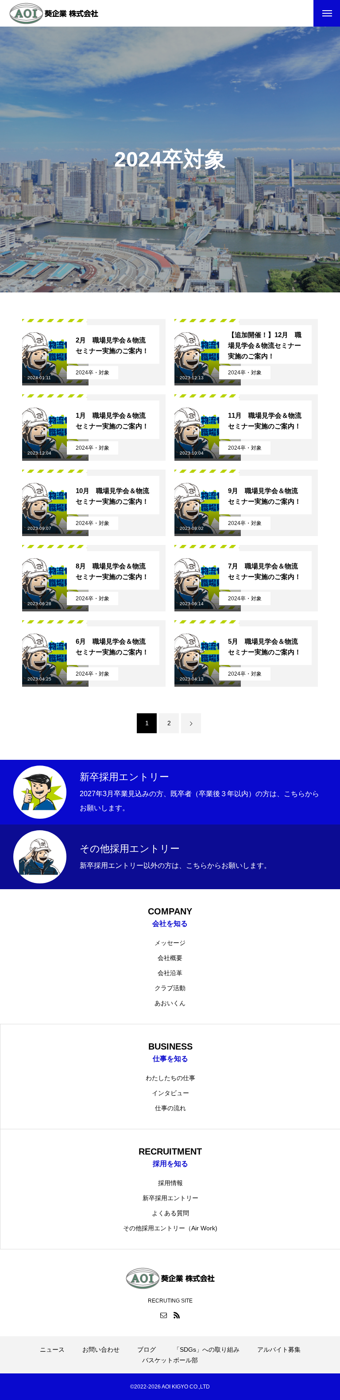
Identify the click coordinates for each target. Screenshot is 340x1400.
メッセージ (170, 943)
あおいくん (170, 1003)
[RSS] (176, 1315)
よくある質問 (170, 1213)
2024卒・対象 (92, 372)
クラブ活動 (170, 988)
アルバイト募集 (279, 1349)
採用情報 (170, 1183)
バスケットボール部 (170, 1360)
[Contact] (163, 1315)
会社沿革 (170, 973)
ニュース (52, 1349)
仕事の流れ (170, 1108)
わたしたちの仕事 (170, 1078)
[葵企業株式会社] (54, 13)
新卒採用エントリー (170, 1198)
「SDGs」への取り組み (207, 1349)
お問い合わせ (101, 1349)
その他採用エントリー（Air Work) (170, 1228)
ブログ (146, 1349)
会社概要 (170, 958)
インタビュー (170, 1093)
